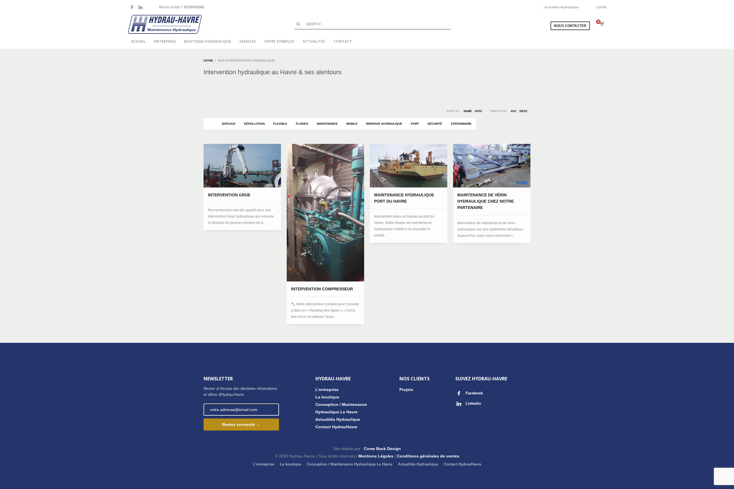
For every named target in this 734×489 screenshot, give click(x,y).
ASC (514, 111)
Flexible (280, 123)
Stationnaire (461, 123)
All (210, 123)
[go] (298, 24)
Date (478, 111)
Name (468, 111)
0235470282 (194, 7)
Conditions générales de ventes (428, 456)
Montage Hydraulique (384, 123)
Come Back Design (382, 448)
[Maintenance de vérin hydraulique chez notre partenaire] (491, 165)
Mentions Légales (375, 456)
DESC (524, 111)
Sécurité (434, 123)
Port (415, 123)
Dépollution (254, 123)
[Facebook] (132, 7)
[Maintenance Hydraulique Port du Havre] (408, 165)
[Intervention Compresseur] (325, 212)
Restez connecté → (241, 424)
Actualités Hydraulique (561, 7)
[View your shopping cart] (601, 24)
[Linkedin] (140, 7)
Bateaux (228, 123)
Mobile (352, 123)
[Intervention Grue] (242, 165)
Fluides (302, 123)
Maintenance (327, 123)
